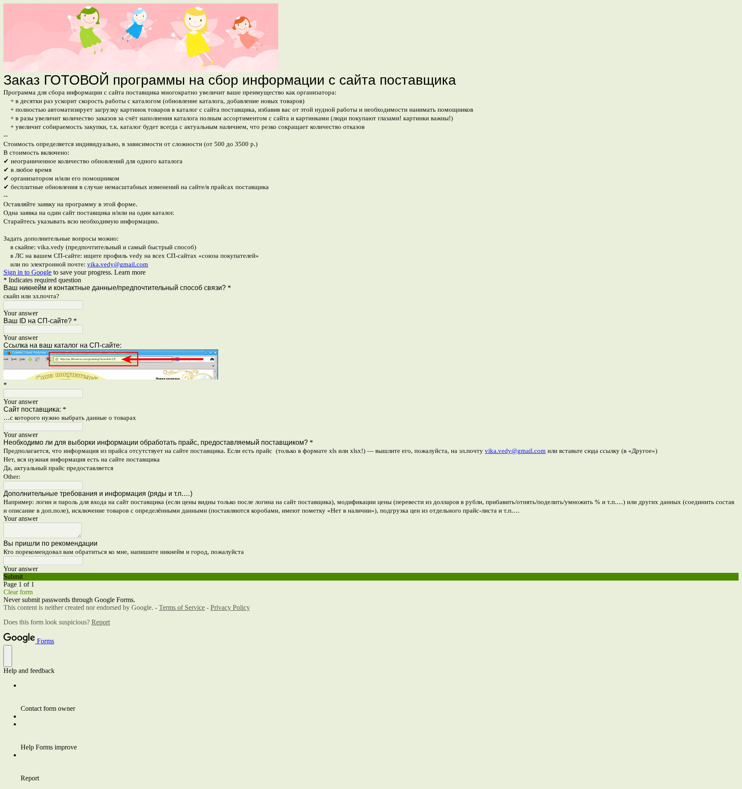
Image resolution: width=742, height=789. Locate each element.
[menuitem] (380, 697)
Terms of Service (182, 607)
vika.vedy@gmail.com (117, 264)
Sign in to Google (27, 272)
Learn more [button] (130, 272)
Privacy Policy (230, 607)
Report (100, 622)
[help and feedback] (7, 656)
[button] (371, 577)
